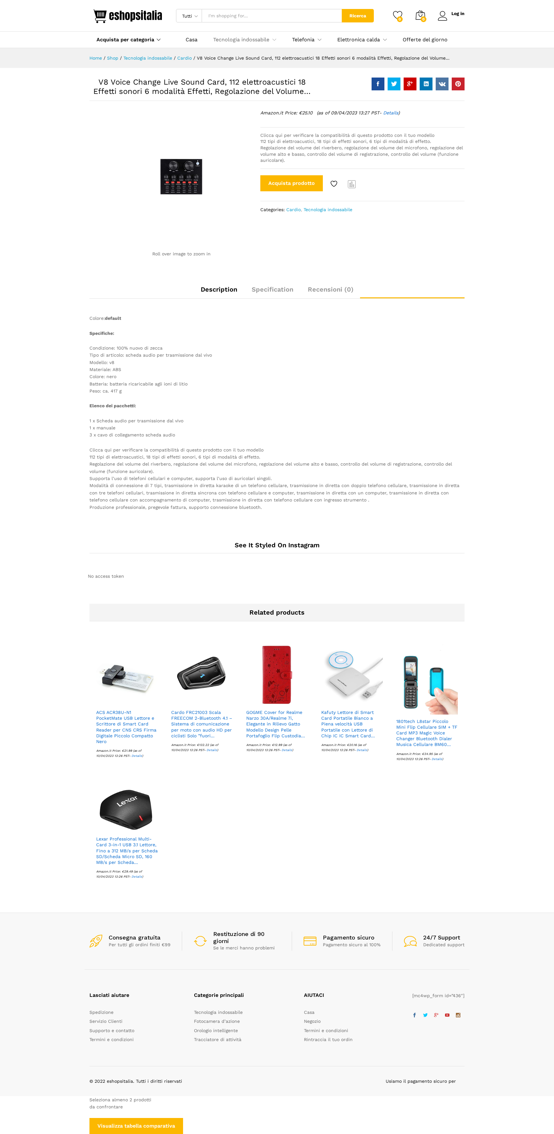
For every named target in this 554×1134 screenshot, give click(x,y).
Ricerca (357, 15)
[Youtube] (447, 1015)
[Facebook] (414, 1015)
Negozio (312, 1021)
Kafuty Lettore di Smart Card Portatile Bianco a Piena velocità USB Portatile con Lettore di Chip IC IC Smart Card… (348, 724)
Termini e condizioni (111, 1039)
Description (219, 289)
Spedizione (101, 1012)
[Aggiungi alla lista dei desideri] (334, 183)
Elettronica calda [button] (358, 39)
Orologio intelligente (216, 1030)
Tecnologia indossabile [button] (241, 39)
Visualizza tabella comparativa (136, 1126)
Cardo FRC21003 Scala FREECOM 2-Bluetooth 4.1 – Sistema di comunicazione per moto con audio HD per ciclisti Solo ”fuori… (201, 724)
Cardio (293, 209)
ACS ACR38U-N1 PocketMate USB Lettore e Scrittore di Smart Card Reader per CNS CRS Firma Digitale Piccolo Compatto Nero (126, 727)
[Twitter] (425, 1015)
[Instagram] (458, 1015)
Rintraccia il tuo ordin (328, 1039)
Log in (458, 13)
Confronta (352, 183)
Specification (272, 289)
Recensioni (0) (331, 289)
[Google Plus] (436, 1015)
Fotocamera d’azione (217, 1021)
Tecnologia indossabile (328, 209)
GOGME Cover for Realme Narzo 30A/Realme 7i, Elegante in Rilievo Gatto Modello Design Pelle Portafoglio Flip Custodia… (275, 724)
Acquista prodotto (291, 183)
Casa (191, 39)
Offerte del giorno (425, 39)
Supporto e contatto (111, 1030)
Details (390, 112)
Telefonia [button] (303, 39)
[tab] (219, 292)
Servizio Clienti (105, 1021)
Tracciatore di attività (217, 1039)
